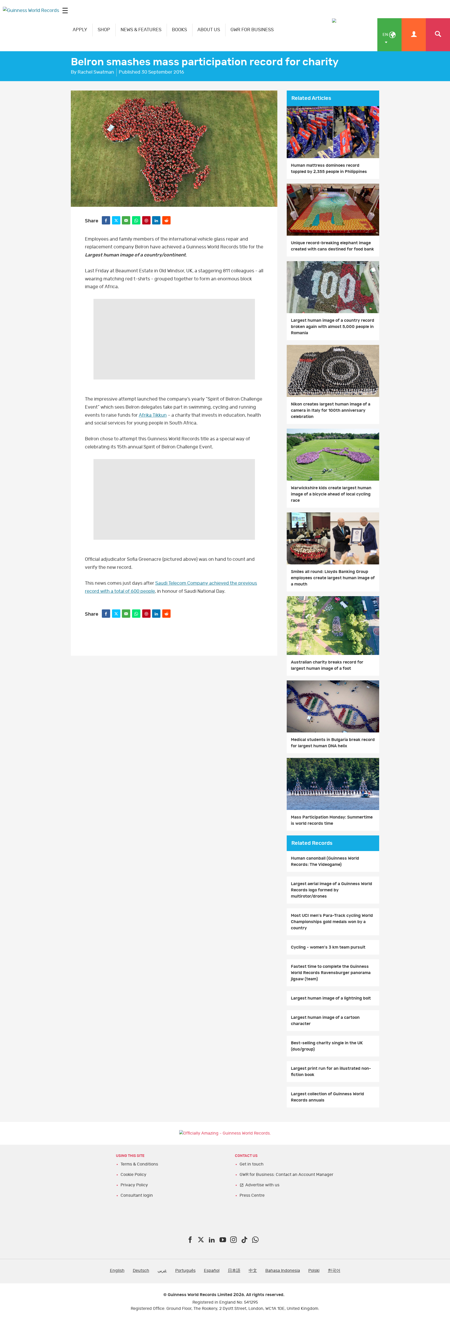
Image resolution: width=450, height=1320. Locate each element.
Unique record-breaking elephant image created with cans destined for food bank (332, 246)
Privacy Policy (134, 1185)
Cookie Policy (133, 1175)
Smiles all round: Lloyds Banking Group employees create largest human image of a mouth (333, 578)
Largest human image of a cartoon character (325, 1020)
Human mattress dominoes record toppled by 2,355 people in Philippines (329, 168)
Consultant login (137, 1195)
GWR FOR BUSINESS (252, 30)
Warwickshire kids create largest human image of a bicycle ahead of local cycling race (331, 494)
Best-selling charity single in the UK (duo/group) (327, 1046)
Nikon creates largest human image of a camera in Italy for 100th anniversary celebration (330, 410)
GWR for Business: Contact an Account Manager (286, 1175)
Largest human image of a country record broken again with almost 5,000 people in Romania (332, 326)
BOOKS (179, 30)
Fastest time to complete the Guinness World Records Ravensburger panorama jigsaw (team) (331, 972)
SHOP (104, 30)
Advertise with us (262, 1185)
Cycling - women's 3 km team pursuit (328, 947)
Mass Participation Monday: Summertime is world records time (332, 820)
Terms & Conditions (139, 1164)
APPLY (80, 30)
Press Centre (252, 1195)
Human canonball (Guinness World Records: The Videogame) (325, 861)
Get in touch (252, 1164)
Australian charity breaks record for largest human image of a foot (327, 665)
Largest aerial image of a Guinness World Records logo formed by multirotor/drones (331, 890)
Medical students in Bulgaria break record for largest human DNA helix (333, 743)
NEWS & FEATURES (141, 30)
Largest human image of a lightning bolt (331, 998)
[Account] (414, 34)
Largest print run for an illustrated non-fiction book (331, 1071)
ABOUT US (208, 30)
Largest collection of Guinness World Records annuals (327, 1097)
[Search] (438, 34)
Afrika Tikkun (153, 415)
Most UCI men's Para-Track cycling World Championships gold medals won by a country (332, 921)
